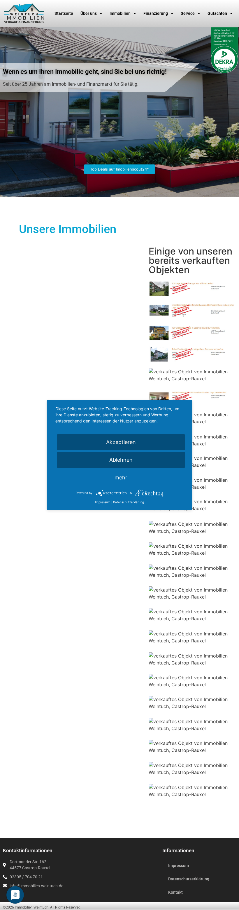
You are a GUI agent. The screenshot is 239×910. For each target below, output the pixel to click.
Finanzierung (155, 13)
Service (188, 13)
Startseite (64, 13)
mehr (121, 477)
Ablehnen (121, 460)
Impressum (178, 865)
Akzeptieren (121, 442)
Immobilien (120, 13)
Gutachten (217, 13)
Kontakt (175, 892)
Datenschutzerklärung (188, 879)
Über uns (88, 13)
